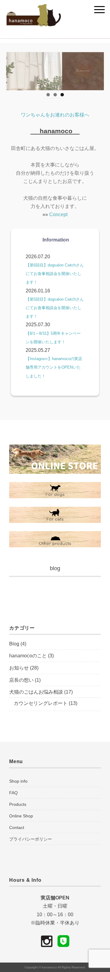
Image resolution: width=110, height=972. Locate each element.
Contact (16, 827)
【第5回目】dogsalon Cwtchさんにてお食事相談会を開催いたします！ (55, 308)
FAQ (13, 792)
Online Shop (21, 815)
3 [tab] (62, 94)
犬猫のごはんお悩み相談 (36, 692)
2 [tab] (55, 94)
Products (17, 804)
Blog (14, 643)
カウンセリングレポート (41, 703)
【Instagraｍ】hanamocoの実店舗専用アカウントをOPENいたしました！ (54, 367)
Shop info (18, 781)
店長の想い (21, 680)
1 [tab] (48, 94)
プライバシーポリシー (30, 839)
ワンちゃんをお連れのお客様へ (55, 114)
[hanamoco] (33, 7)
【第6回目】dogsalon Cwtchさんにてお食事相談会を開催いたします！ (55, 273)
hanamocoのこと (28, 655)
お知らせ (19, 667)
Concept (58, 214)
